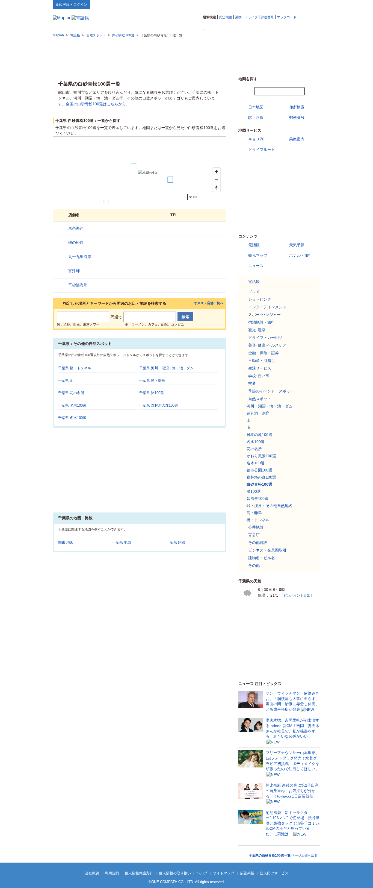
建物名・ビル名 (261, 558)
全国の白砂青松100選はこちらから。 (98, 104)
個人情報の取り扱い (175, 873)
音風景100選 (257, 498)
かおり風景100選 (261, 456)
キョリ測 (256, 139)
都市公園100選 (259, 470)
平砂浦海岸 (77, 285)
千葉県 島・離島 (152, 381)
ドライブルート (261, 149)
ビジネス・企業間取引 (267, 550)
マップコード (287, 17)
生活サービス (259, 368)
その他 (254, 565)
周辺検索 (225, 17)
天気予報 (296, 245)
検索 (312, 26)
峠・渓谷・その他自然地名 (269, 505)
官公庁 (254, 535)
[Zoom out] (216, 180)
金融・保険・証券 (263, 353)
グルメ (254, 291)
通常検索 (209, 17)
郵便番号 (267, 17)
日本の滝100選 (259, 434)
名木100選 (256, 463)
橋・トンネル (258, 520)
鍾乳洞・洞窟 (258, 413)
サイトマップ (311, 4)
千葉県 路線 (175, 542)
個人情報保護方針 (139, 873)
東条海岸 (76, 228)
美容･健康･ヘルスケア (267, 345)
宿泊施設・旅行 (261, 322)
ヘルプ (294, 4)
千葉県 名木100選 (72, 405)
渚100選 (254, 491)
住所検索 (296, 107)
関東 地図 (65, 542)
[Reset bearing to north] (216, 188)
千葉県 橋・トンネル (74, 368)
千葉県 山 (65, 381)
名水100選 (256, 441)
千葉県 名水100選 (72, 418)
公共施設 (256, 527)
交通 (252, 383)
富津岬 (74, 271)
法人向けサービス (274, 873)
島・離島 (254, 513)
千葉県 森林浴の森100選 (158, 405)
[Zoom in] (216, 172)
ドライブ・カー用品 (265, 337)
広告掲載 (247, 873)
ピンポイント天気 (297, 595)
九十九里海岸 (79, 256)
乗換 (238, 17)
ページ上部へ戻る (283, 855)
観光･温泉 (256, 330)
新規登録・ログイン (71, 4)
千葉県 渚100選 (151, 393)
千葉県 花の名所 (71, 393)
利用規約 (112, 873)
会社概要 (92, 873)
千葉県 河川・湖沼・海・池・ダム (166, 368)
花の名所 (254, 449)
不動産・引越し (261, 360)
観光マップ (257, 255)
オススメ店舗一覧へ (208, 303)
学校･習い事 (258, 376)
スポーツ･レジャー (264, 314)
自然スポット (259, 399)
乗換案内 (296, 139)
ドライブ (251, 17)
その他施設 (257, 542)
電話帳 (254, 245)
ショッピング (259, 299)
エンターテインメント (267, 307)
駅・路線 (256, 117)
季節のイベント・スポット (271, 391)
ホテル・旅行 (300, 255)
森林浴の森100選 (261, 477)
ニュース (256, 265)
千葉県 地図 (121, 542)
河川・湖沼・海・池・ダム (269, 406)
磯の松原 (76, 242)
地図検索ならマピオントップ (266, 4)
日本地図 (256, 107)
